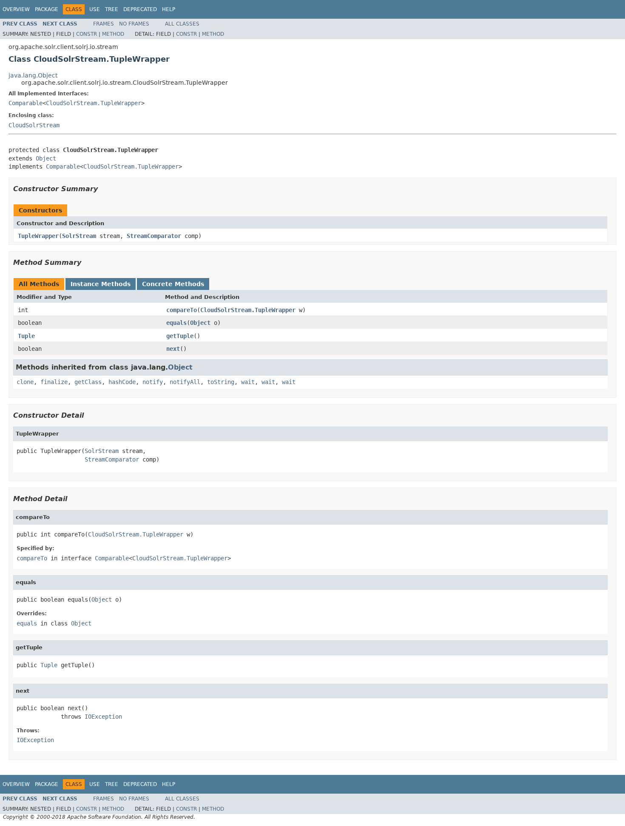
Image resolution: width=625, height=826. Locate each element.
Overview (16, 9)
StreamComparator (154, 235)
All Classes (182, 24)
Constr (86, 34)
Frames (103, 24)
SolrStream (79, 235)
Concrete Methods (173, 284)
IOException (103, 716)
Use (94, 9)
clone (25, 382)
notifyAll (185, 382)
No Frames (134, 24)
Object (46, 158)
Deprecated (140, 9)
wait (248, 382)
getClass (88, 382)
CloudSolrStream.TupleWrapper (93, 103)
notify (152, 382)
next (173, 348)
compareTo (181, 310)
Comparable (26, 103)
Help (168, 9)
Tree (111, 9)
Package (46, 9)
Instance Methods (101, 284)
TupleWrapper (38, 235)
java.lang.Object (33, 75)
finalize (54, 382)
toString (220, 382)
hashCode (122, 382)
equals (176, 322)
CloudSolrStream (34, 125)
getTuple (179, 336)
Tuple (26, 336)
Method (113, 34)
